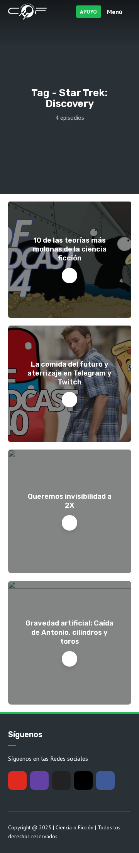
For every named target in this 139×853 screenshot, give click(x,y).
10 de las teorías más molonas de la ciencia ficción (70, 249)
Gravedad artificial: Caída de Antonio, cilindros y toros (69, 632)
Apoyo (88, 11)
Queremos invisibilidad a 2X (70, 501)
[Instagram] (83, 780)
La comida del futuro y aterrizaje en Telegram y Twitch (69, 373)
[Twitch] (39, 780)
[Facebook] (105, 780)
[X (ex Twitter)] (61, 780)
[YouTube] (17, 780)
